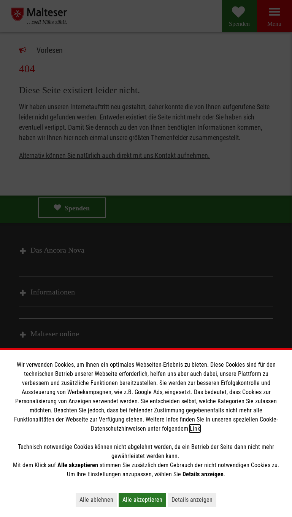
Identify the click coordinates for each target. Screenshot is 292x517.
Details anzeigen (192, 499)
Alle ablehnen (96, 499)
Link (195, 428)
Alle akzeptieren (142, 499)
